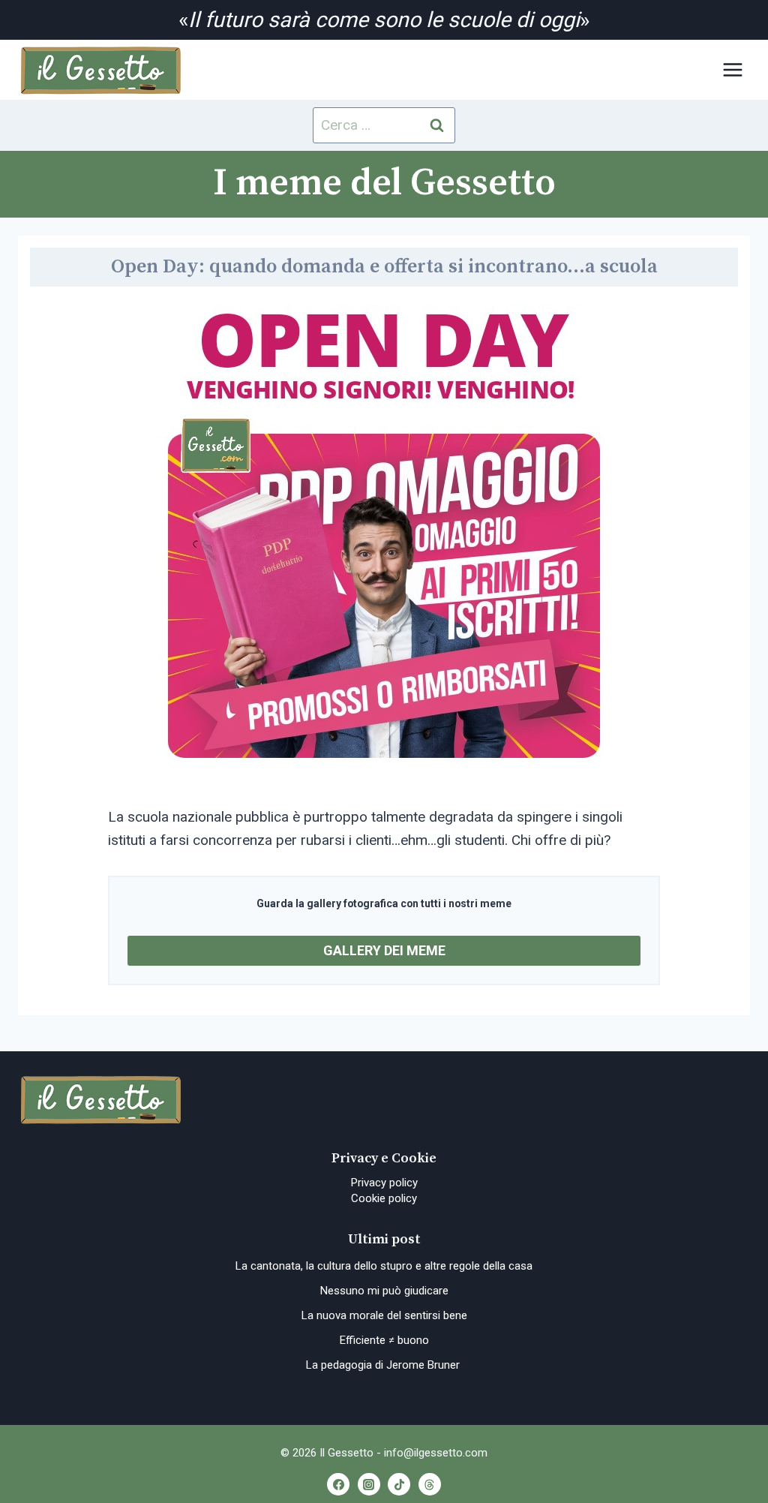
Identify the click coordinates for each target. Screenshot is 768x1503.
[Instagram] (369, 1484)
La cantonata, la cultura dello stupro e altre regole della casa (384, 1266)
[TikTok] (399, 1484)
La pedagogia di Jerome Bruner (384, 1365)
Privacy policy (384, 1182)
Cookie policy (384, 1198)
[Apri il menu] (732, 70)
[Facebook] (338, 1484)
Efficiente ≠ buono (384, 1340)
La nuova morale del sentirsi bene (384, 1315)
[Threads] (429, 1484)
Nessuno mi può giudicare (384, 1290)
